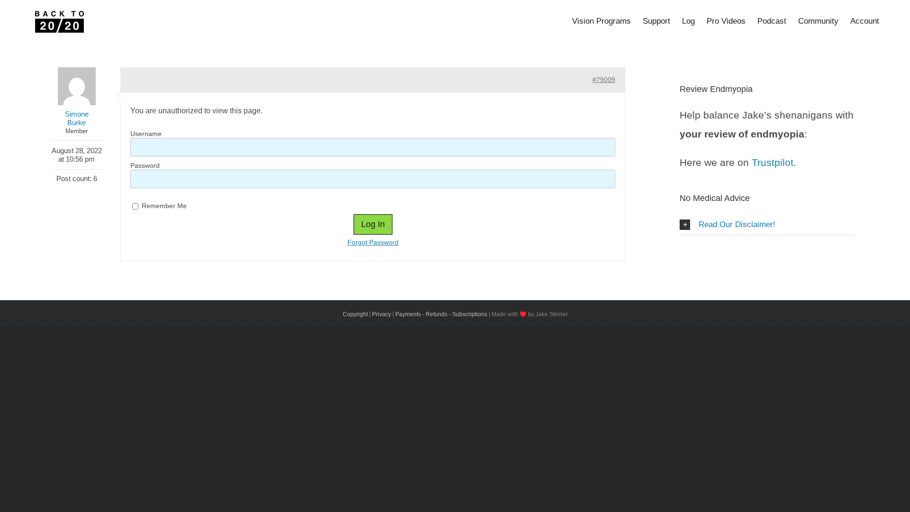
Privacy (381, 314)
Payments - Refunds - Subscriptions (441, 314)
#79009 (603, 79)
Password (145, 165)
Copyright (355, 314)
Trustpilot (772, 162)
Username (146, 133)
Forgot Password (373, 242)
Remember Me (163, 206)
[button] (767, 225)
